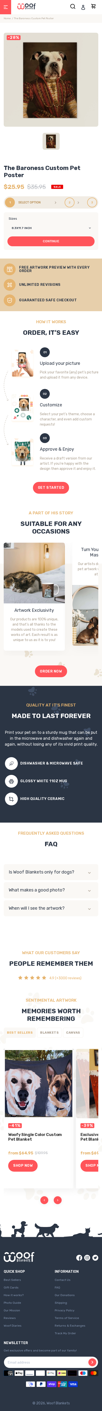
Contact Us (63, 1280)
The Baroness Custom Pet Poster (34, 18)
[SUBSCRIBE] (92, 1362)
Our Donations (65, 1295)
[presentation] (44, 1200)
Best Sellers (12, 1280)
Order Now (51, 671)
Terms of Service (67, 1318)
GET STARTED (51, 488)
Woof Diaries (13, 1325)
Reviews (10, 1318)
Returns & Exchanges (70, 1325)
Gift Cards (11, 1287)
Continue (51, 241)
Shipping (61, 1302)
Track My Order (65, 1333)
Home (7, 18)
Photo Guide (12, 1302)
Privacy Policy (65, 1310)
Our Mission (12, 1310)
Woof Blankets (58, 1403)
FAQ (57, 1287)
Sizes (13, 218)
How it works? (14, 1295)
